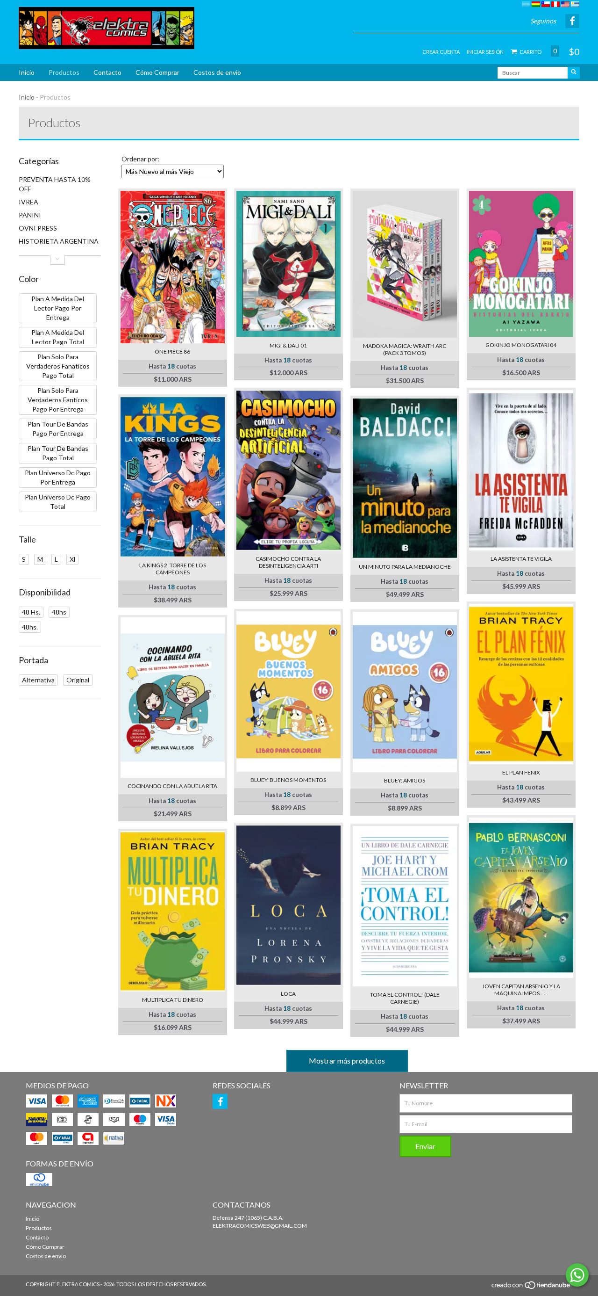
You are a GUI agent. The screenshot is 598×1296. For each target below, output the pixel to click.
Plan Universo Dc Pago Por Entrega (58, 477)
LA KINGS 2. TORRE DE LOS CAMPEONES (172, 569)
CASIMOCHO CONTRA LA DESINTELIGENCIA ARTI (288, 562)
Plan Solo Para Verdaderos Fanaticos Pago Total (58, 366)
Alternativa (38, 680)
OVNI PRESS (38, 228)
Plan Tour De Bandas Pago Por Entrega (58, 428)
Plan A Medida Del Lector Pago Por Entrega (57, 308)
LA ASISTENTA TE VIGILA (521, 558)
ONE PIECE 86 (172, 351)
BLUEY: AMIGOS (404, 780)
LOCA (288, 993)
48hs (59, 612)
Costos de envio (217, 72)
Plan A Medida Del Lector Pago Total (57, 337)
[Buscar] (574, 73)
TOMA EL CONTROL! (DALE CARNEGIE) (405, 998)
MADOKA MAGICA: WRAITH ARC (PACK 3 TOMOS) (404, 349)
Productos (64, 72)
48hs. (30, 627)
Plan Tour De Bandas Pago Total (58, 453)
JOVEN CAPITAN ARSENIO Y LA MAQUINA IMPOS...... (521, 990)
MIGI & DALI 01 (288, 345)
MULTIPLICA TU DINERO (172, 999)
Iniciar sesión (485, 52)
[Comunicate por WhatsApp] (577, 1275)
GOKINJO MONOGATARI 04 (520, 344)
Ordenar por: (140, 159)
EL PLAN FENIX (521, 772)
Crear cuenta (441, 52)
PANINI (30, 215)
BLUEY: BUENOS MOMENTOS (288, 779)
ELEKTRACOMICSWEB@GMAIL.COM (260, 1225)
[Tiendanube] (531, 1287)
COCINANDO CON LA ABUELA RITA (172, 785)
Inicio (27, 72)
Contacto (107, 72)
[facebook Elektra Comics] (220, 1101)
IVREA (28, 202)
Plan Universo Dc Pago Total (58, 501)
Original (77, 680)
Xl (72, 559)
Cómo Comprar (157, 72)
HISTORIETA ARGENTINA (59, 241)
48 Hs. (31, 612)
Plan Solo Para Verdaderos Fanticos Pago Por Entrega (58, 399)
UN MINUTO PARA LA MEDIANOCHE (405, 566)
